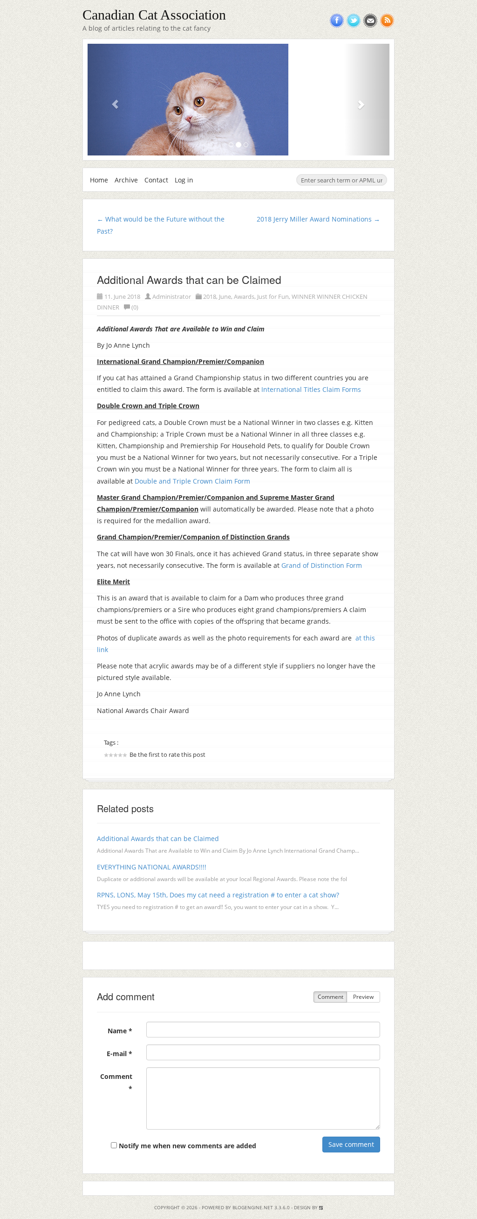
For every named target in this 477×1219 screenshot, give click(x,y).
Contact (156, 179)
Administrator (171, 296)
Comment (330, 997)
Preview (363, 997)
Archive (126, 179)
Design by (306, 1207)
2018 (209, 296)
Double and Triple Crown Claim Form (192, 481)
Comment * (116, 1082)
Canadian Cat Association (154, 14)
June (225, 296)
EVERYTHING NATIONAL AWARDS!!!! (151, 866)
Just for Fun (273, 296)
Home (99, 179)
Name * (120, 1030)
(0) (134, 307)
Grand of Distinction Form (321, 565)
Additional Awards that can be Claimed (189, 279)
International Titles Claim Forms (311, 389)
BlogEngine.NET (252, 1207)
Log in (184, 179)
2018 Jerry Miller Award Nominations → (318, 219)
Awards (244, 296)
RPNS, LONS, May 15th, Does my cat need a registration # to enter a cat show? (218, 894)
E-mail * (119, 1053)
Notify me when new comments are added (186, 1145)
